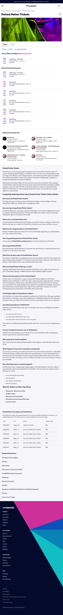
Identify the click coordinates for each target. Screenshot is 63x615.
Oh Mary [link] (4, 461)
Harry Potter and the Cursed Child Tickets (17, 399)
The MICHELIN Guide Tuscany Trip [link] (12, 473)
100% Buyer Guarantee (38, 1)
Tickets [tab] (5, 44)
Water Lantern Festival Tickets (14, 396)
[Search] (59, 6)
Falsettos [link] (4, 493)
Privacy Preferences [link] (8, 602)
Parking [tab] (12, 44)
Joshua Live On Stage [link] (8, 497)
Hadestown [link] (5, 477)
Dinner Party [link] (5, 465)
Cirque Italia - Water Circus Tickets (15, 391)
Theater (8, 11)
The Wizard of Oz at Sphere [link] (10, 457)
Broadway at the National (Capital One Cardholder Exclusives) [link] (20, 489)
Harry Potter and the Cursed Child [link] (12, 469)
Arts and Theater (16, 11)
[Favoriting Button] (60, 14)
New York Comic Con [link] (8, 481)
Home (3, 11)
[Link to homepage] (31, 6)
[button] (4, 49)
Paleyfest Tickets (10, 393)
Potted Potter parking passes (22, 241)
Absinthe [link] (4, 485)
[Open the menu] (2, 6)
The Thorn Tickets (11, 402)
